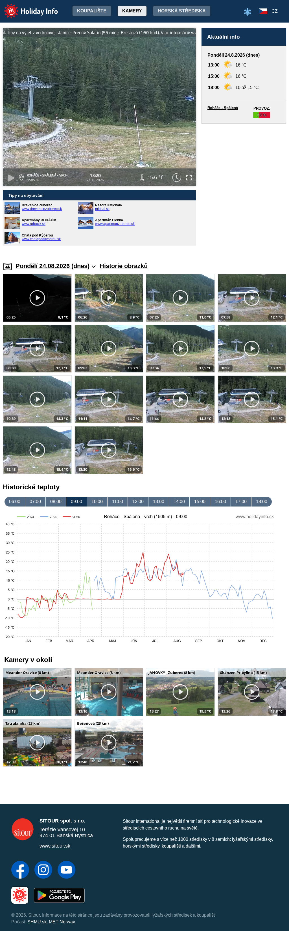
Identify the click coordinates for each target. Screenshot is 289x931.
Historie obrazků (124, 265)
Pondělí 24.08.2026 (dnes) (52, 265)
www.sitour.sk (55, 846)
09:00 (76, 501)
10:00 (97, 501)
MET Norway (62, 921)
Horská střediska (182, 10)
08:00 (56, 501)
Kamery (132, 10)
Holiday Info (25, 7)
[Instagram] (43, 870)
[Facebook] (20, 870)
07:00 (35, 501)
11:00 (117, 501)
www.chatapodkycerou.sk (41, 239)
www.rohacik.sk (33, 224)
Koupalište (91, 10)
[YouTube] (66, 870)
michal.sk (102, 209)
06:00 (14, 501)
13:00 (158, 501)
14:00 (179, 501)
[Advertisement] (244, 187)
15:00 (199, 501)
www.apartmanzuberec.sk (115, 224)
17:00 (241, 501)
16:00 (220, 501)
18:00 (261, 501)
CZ (275, 11)
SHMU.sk (37, 921)
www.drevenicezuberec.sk (42, 209)
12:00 (138, 501)
